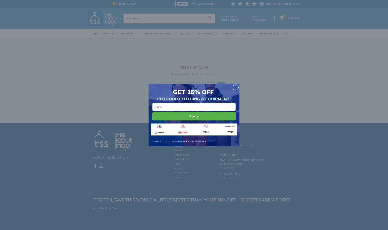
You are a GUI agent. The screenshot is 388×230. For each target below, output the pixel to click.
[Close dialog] (235, 87)
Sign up (194, 116)
